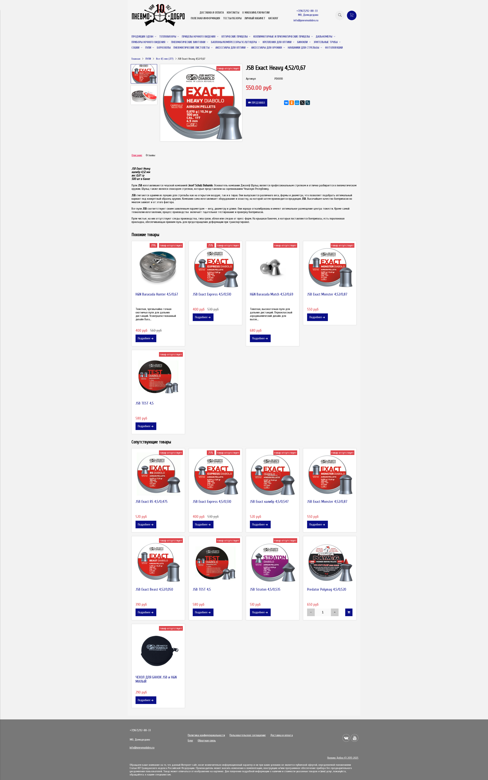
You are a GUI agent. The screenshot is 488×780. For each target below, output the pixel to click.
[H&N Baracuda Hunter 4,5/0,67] (158, 267)
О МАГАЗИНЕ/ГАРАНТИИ (256, 12)
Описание (137, 155)
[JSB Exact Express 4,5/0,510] (215, 267)
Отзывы (150, 155)
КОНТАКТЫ (233, 12)
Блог (190, 740)
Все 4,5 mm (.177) (164, 58)
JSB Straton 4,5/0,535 (265, 589)
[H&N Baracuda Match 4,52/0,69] (272, 267)
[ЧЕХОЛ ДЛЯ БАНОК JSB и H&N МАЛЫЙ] (158, 650)
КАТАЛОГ (273, 18)
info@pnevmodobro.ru (306, 20)
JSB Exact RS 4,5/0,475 (152, 502)
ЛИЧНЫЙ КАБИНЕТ (255, 18)
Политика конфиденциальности (206, 735)
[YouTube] (354, 738)
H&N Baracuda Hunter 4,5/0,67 (157, 294)
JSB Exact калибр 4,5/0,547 (269, 502)
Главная (136, 58)
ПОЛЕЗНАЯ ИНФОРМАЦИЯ (205, 18)
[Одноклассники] (291, 102)
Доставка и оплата (281, 735)
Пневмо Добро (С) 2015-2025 (342, 757)
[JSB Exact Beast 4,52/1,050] (158, 562)
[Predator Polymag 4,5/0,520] (329, 562)
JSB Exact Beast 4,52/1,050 (154, 589)
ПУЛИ (148, 58)
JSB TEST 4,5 (145, 403)
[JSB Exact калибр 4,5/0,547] (272, 475)
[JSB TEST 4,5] (158, 376)
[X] (302, 102)
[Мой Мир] (297, 102)
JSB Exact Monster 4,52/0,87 (327, 294)
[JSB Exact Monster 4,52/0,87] (329, 267)
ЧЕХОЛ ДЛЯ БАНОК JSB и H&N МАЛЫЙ (156, 679)
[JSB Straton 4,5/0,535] (272, 562)
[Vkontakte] (346, 738)
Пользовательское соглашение (248, 735)
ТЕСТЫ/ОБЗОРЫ (232, 18)
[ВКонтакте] (286, 102)
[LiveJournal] (307, 102)
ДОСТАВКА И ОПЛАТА (212, 12)
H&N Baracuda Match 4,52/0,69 (271, 294)
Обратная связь (207, 740)
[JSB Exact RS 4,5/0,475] (158, 475)
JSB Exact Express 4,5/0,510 (212, 294)
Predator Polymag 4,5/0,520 (326, 589)
